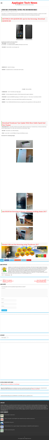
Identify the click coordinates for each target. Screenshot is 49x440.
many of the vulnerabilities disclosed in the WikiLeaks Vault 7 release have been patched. (40, 281)
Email (2, 302)
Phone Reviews (7, 11)
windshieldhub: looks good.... (9, 422)
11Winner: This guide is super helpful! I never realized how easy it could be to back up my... (19, 418)
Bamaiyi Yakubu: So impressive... (9, 414)
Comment (3, 288)
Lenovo (4, 11)
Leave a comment (14, 11)
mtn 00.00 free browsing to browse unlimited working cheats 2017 (24, 211)
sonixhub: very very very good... (9, 429)
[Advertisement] (11, 57)
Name (2, 298)
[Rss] (24, 437)
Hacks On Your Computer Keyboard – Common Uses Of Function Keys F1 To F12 (8, 281)
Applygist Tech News (24, 2)
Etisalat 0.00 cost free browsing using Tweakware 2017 (20, 244)
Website (2, 306)
